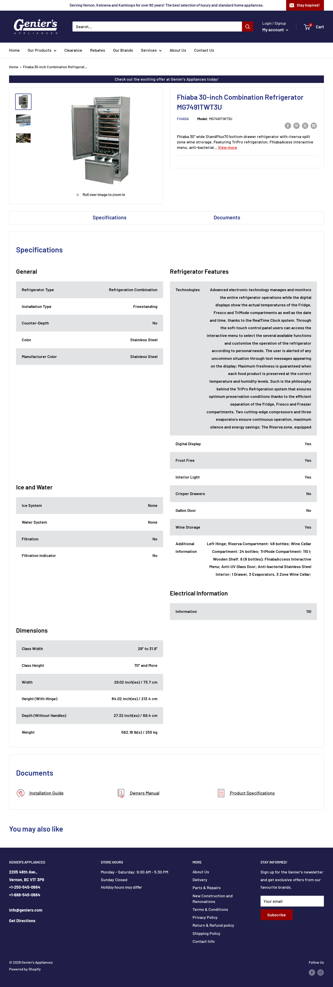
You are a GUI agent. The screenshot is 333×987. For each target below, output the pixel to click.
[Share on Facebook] (288, 125)
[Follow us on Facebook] (312, 972)
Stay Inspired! (308, 5)
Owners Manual (144, 793)
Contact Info (204, 941)
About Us (178, 50)
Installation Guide (46, 793)
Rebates (97, 50)
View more (227, 147)
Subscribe (276, 914)
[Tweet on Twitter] (305, 125)
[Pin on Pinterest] (296, 125)
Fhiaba (183, 118)
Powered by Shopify (25, 969)
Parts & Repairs (207, 887)
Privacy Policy (205, 917)
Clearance (73, 50)
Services (149, 50)
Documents (227, 217)
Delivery (200, 879)
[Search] (247, 26)
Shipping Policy (206, 933)
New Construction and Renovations (213, 898)
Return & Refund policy (213, 925)
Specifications (110, 217)
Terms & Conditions (210, 909)
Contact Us (204, 50)
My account (273, 29)
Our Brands (123, 50)
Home (14, 50)
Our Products (39, 50)
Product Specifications (252, 793)
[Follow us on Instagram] (320, 972)
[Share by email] (314, 125)
